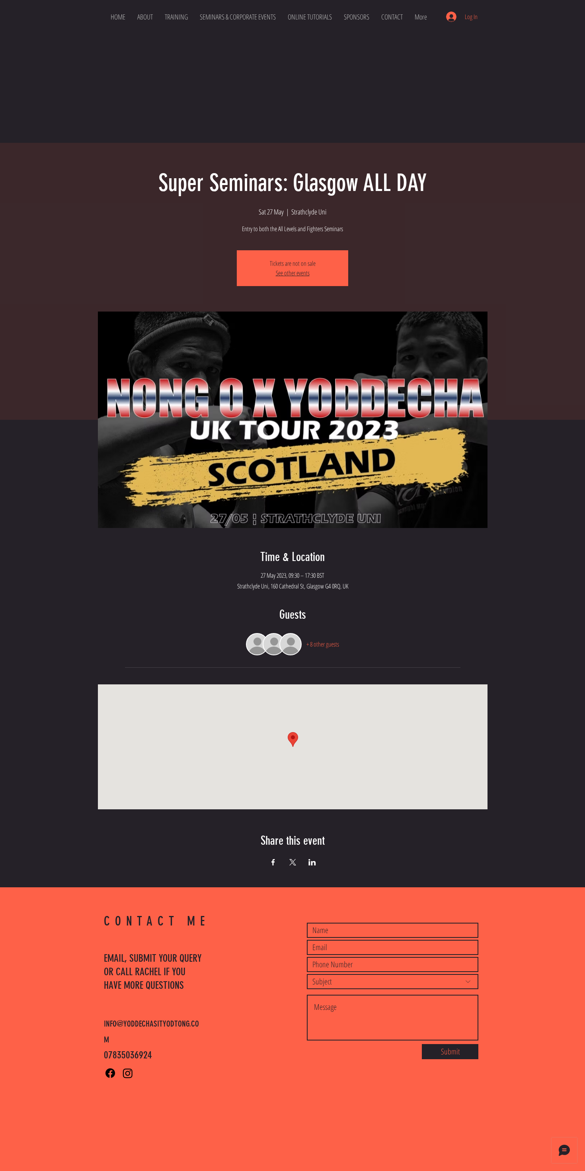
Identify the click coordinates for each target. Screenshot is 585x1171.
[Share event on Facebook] (273, 862)
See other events (293, 273)
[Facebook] (110, 1073)
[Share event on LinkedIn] (312, 862)
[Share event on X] (292, 862)
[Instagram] (127, 1073)
